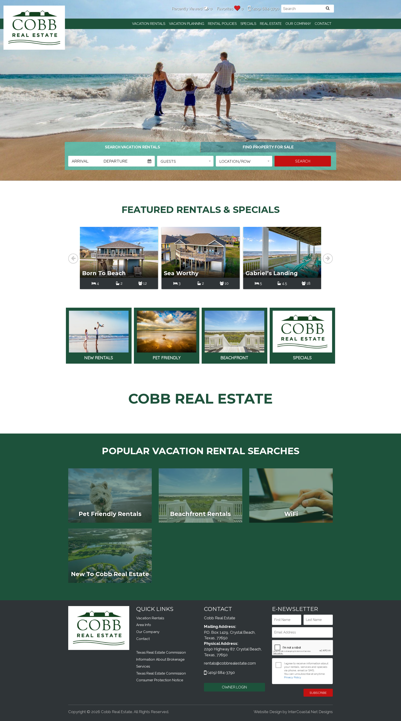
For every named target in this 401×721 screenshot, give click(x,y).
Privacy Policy (292, 677)
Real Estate (271, 24)
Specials (248, 24)
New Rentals (98, 357)
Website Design (268, 711)
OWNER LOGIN (234, 687)
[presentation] (73, 259)
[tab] (132, 147)
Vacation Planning (186, 24)
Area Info (143, 625)
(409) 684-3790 (265, 8)
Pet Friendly (167, 357)
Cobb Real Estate (34, 27)
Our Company (298, 24)
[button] (185, 161)
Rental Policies (222, 24)
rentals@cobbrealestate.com (230, 663)
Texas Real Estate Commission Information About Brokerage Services (161, 659)
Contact (323, 24)
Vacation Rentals (148, 24)
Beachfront (234, 357)
